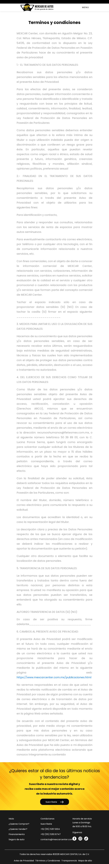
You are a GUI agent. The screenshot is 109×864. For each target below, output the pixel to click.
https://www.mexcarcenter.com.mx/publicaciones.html (54, 677)
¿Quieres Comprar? (19, 823)
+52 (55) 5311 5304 (50, 829)
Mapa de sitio (85, 860)
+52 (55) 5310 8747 (51, 834)
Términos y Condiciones (47, 860)
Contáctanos (47, 818)
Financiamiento (17, 834)
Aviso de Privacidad (24, 860)
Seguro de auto (16, 839)
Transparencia (69, 860)
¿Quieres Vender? (18, 829)
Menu (85, 7)
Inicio (11, 818)
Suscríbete (52, 801)
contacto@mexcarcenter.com (57, 839)
